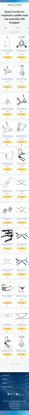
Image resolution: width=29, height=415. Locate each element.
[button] (7, 60)
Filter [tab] (5, 27)
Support (4, 383)
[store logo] (14, 5)
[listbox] (7, 84)
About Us (5, 379)
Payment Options (7, 386)
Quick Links (5, 375)
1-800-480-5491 (16, 403)
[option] (6, 84)
